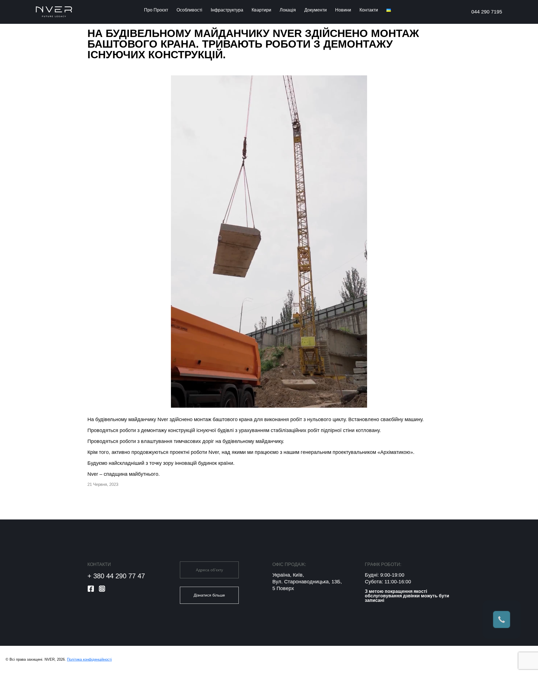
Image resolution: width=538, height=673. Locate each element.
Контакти (369, 10)
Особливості (189, 10)
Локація (288, 10)
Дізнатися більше (209, 595)
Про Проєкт (156, 10)
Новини (343, 10)
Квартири (261, 10)
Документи (315, 10)
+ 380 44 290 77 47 (116, 576)
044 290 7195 (486, 12)
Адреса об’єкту (209, 570)
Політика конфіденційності (89, 659)
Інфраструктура (227, 10)
